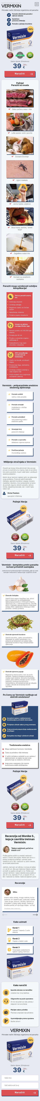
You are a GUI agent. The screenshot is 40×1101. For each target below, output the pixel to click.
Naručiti (20, 1092)
